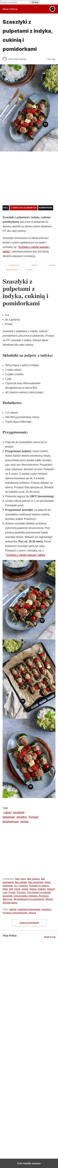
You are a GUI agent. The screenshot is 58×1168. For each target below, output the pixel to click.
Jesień (24, 889)
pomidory (21, 817)
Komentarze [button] (45, 208)
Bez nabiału (21, 882)
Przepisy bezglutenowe (15, 912)
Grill (11, 889)
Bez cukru (20, 878)
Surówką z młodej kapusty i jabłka (25, 555)
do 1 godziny (21, 885)
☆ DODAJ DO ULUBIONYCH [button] (23, 208)
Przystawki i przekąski (39, 892)
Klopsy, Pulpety (37, 889)
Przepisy (21, 892)
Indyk (17, 889)
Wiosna (49, 899)
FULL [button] (5, 208)
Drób (5, 889)
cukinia (7, 812)
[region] (29, 179)
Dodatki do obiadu (39, 885)
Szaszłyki (8, 895)
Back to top (49, 937)
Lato (5, 892)
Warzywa (7, 899)
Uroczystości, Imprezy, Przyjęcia (31, 895)
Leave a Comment (29, 922)
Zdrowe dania (10, 902)
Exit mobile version (29, 1163)
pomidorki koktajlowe (29, 909)
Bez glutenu (33, 878)
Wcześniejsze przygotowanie (29, 899)
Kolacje (51, 889)
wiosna (24, 821)
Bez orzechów (35, 882)
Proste (12, 892)
